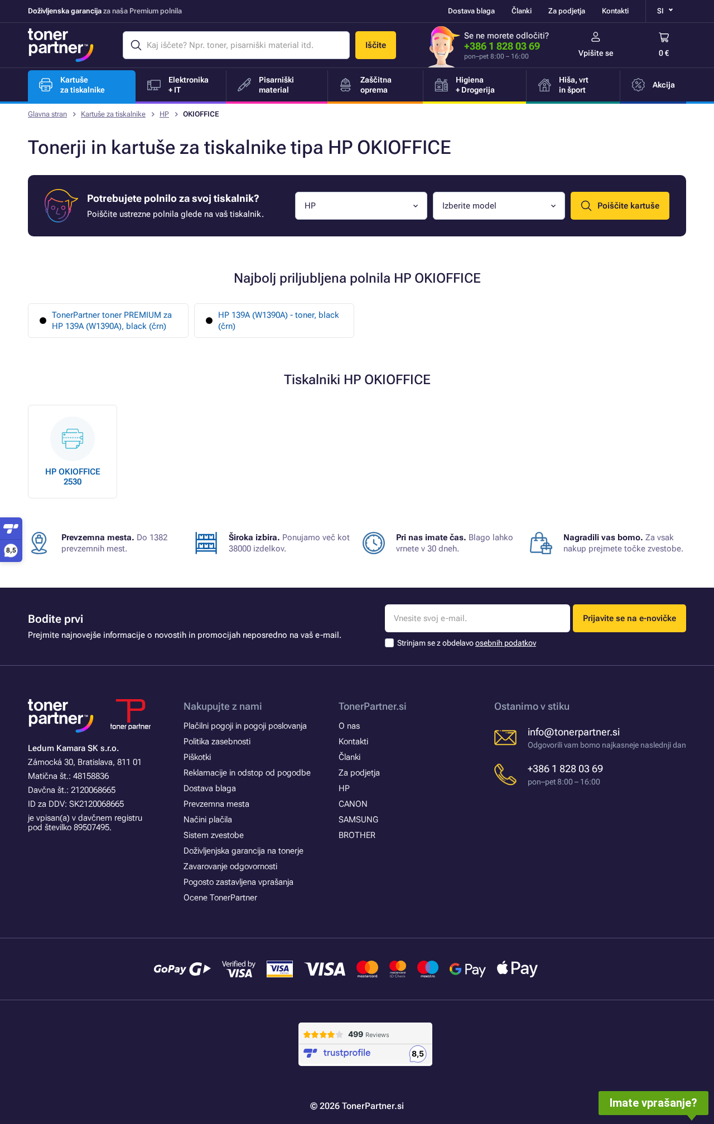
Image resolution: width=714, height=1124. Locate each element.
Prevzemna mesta (216, 804)
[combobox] (361, 206)
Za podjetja (566, 11)
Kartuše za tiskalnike (113, 114)
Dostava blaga (471, 11)
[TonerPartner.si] (61, 45)
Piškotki (197, 757)
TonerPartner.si (373, 706)
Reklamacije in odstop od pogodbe (247, 773)
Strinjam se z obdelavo (466, 642)
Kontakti (615, 11)
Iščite (375, 45)
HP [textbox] (310, 206)
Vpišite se (596, 53)
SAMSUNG (358, 820)
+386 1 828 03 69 (502, 46)
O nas (349, 726)
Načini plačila (208, 820)
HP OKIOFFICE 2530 (72, 477)
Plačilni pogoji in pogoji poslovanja (245, 726)
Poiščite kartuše (628, 206)
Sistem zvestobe (214, 835)
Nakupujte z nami (223, 706)
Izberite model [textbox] (469, 206)
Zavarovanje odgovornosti (230, 866)
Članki (522, 11)
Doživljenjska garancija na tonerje (243, 851)
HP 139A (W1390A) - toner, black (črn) (278, 320)
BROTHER (357, 835)
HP (164, 114)
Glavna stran (47, 114)
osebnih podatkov (505, 642)
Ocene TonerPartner (220, 898)
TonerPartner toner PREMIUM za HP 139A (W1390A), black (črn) (112, 320)
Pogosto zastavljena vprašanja (238, 882)
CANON (353, 804)
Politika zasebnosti (217, 742)
